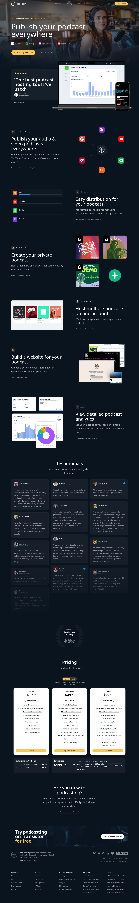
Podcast (14, 889)
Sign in (109, 4)
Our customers (16, 883)
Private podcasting (66, 889)
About (13, 879)
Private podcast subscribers (32, 712)
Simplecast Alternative (91, 889)
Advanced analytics (32, 722)
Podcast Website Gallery (115, 893)
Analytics (62, 883)
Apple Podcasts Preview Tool (117, 889)
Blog (12, 876)
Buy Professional (69, 751)
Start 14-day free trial (112, 836)
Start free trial (31, 700)
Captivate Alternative (90, 883)
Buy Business (108, 751)
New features (16, 886)
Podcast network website (32, 732)
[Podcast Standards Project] (122, 853)
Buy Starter (31, 751)
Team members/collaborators (32, 708)
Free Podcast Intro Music (116, 879)
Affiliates (38, 889)
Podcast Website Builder (115, 883)
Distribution (63, 886)
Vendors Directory (113, 886)
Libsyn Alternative (89, 876)
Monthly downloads (32, 715)
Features (58, 4)
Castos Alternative (89, 886)
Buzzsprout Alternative (91, 879)
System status (40, 879)
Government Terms (122, 858)
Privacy (104, 858)
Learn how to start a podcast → (29, 860)
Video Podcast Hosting (67, 879)
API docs (38, 886)
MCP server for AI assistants (117, 876)
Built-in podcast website (32, 729)
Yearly (73, 679)
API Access (32, 725)
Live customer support (32, 718)
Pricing (69, 4)
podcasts (32, 705)
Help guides (39, 883)
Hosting (62, 876)
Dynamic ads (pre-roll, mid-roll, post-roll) (70, 735)
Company (79, 4)
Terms (111, 858)
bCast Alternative (89, 893)
